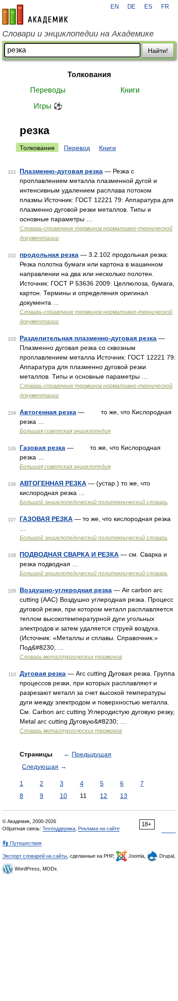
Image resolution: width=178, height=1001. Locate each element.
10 (63, 795)
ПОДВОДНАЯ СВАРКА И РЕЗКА (69, 554)
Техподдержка (58, 828)
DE (131, 7)
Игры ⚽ (48, 106)
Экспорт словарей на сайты (34, 856)
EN (114, 7)
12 (103, 795)
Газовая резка (42, 447)
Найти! (158, 50)
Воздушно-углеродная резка (66, 590)
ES (148, 7)
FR (165, 7)
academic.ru (35, 15)
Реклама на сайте (99, 828)
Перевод (77, 147)
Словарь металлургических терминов (71, 657)
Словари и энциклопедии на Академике (78, 33)
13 (123, 795)
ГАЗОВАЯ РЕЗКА (46, 518)
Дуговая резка (43, 673)
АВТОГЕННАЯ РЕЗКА (53, 483)
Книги (130, 90)
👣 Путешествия (22, 843)
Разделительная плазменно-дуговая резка (88, 338)
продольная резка (49, 254)
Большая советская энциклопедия (65, 431)
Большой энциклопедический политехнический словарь (94, 502)
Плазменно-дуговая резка (61, 171)
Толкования (89, 74)
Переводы (48, 90)
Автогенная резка (48, 412)
